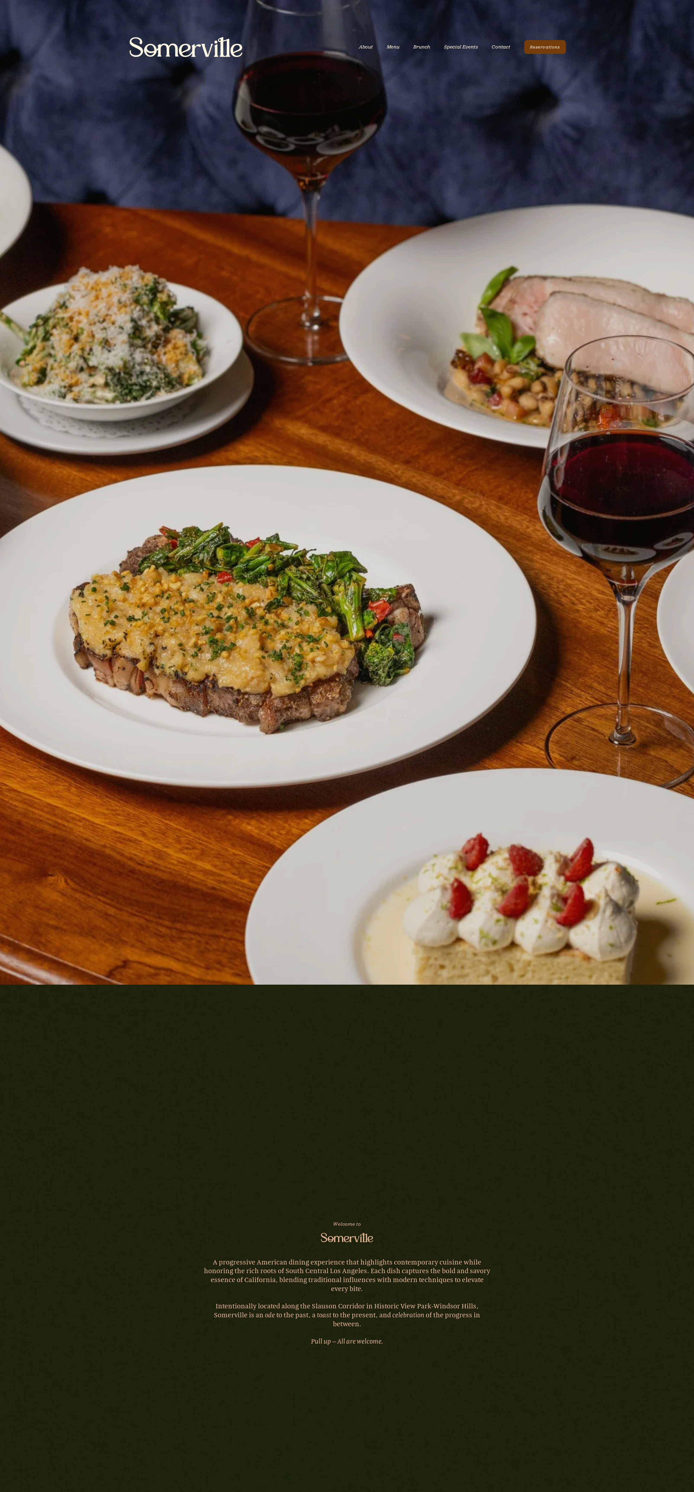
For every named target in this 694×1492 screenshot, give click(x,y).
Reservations (545, 47)
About (366, 47)
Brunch (421, 47)
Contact (501, 47)
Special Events (461, 47)
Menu (393, 47)
